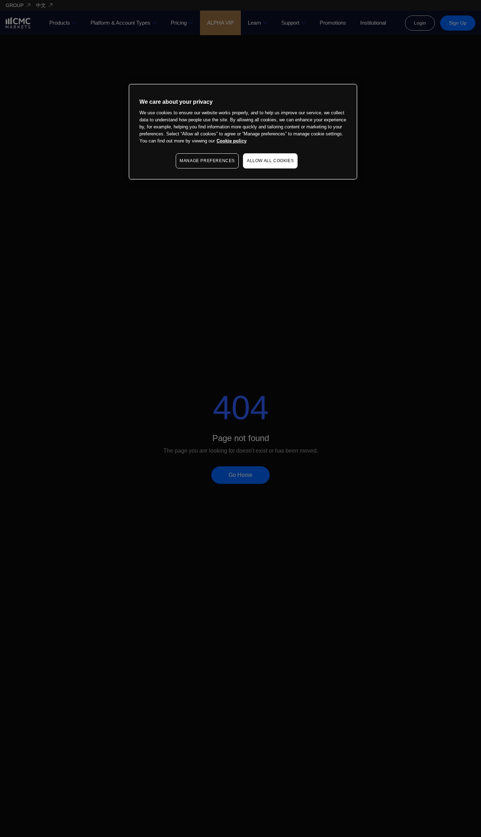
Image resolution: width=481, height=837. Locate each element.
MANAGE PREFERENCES (207, 160)
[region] (243, 132)
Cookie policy (231, 140)
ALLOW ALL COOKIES (270, 160)
